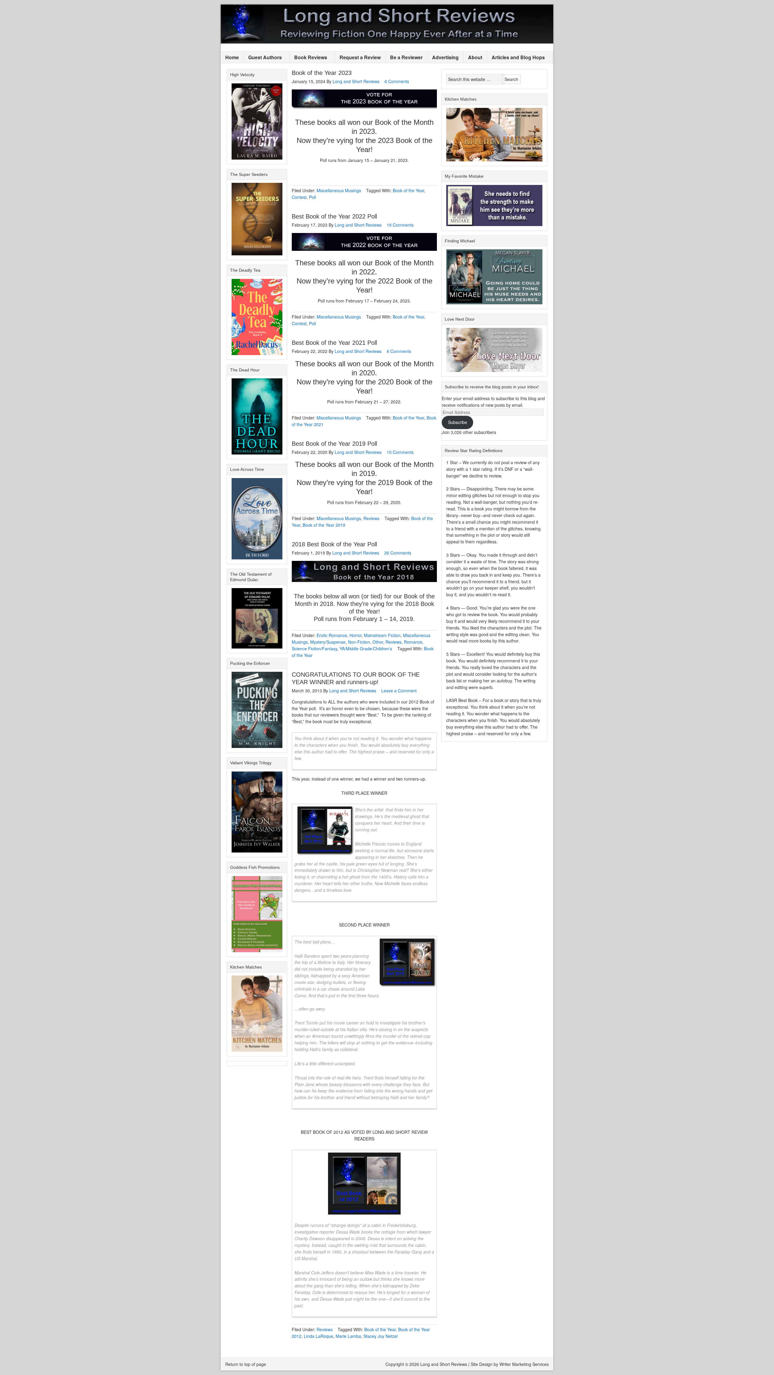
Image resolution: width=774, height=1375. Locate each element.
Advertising (445, 57)
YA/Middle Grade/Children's (366, 648)
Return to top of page (245, 1364)
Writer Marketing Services (524, 1364)
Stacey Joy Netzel (380, 1336)
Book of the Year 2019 (324, 525)
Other (377, 642)
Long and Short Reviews (387, 24)
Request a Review (360, 57)
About (475, 57)
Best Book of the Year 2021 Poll (334, 342)
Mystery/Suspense (328, 642)
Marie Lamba (348, 1336)
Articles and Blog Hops (516, 58)
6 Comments (397, 81)
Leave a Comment (399, 691)
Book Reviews (308, 58)
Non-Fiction (359, 642)
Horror (356, 635)
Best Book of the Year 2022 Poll (334, 216)
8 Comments (399, 351)
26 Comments (397, 553)
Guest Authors (263, 58)
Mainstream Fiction (382, 635)
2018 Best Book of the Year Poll (334, 544)
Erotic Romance (332, 635)
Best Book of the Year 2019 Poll (334, 443)
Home (232, 57)
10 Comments (400, 452)
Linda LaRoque (318, 1336)
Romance (413, 642)
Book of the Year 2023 (322, 73)
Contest (299, 197)
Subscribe (457, 422)
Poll (312, 197)
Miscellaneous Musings (339, 190)
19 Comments (400, 225)
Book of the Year (408, 190)
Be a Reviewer (406, 57)
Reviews (371, 518)
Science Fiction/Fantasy (314, 648)
